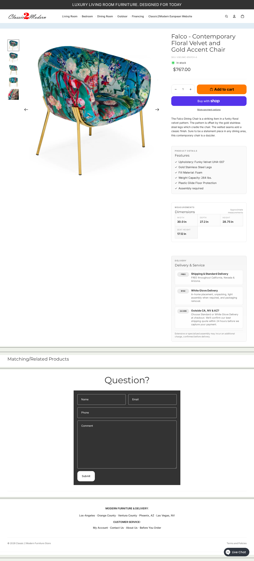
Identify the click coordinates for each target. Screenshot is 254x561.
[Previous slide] (25, 110)
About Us (132, 527)
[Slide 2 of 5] (13, 57)
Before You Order (150, 527)
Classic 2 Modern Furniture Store (33, 543)
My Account (100, 527)
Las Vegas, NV (165, 515)
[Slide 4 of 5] (13, 82)
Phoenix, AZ (147, 515)
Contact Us (117, 527)
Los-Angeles (87, 515)
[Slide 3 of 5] (13, 69)
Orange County (106, 515)
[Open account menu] (234, 16)
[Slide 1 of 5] (13, 45)
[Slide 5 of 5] (13, 94)
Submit (86, 476)
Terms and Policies (237, 543)
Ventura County (127, 515)
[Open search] (226, 16)
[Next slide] (158, 110)
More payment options (209, 109)
